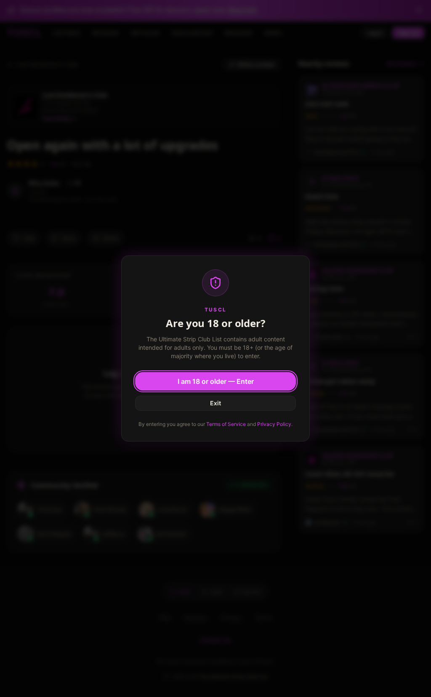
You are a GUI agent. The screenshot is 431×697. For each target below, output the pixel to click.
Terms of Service (226, 424)
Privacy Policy (274, 424)
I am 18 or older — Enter (216, 381)
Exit (215, 403)
